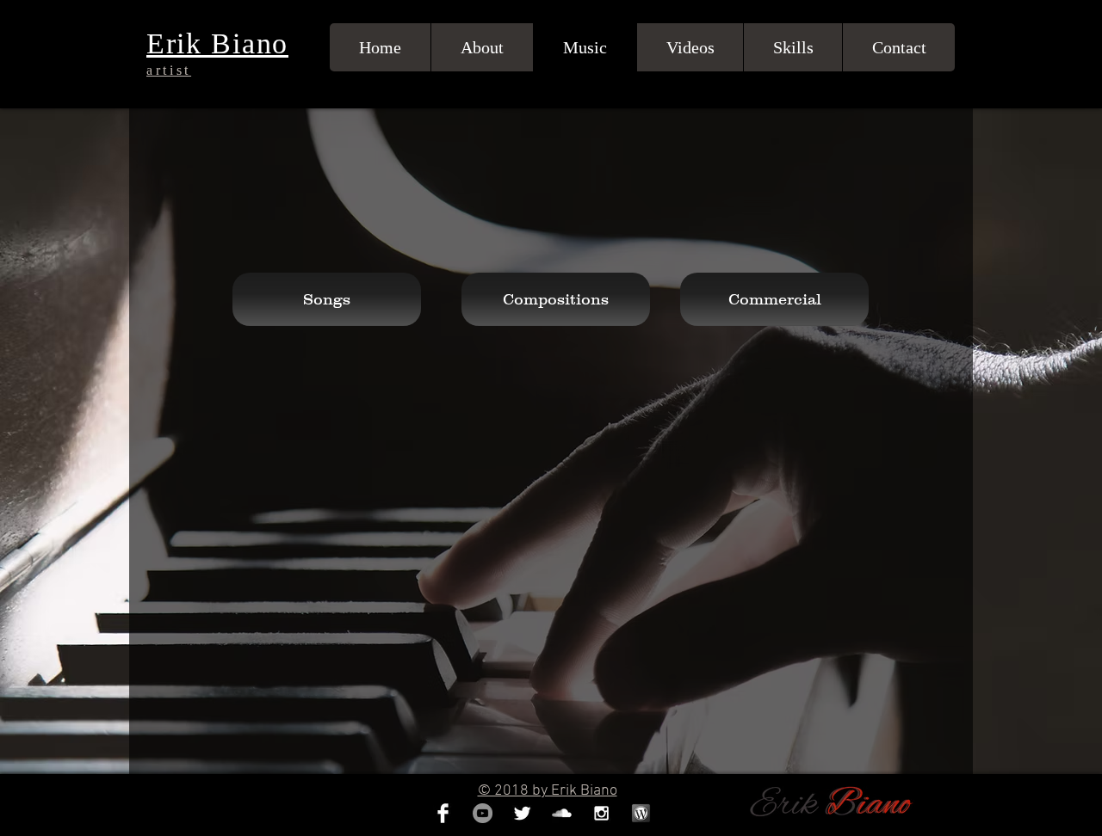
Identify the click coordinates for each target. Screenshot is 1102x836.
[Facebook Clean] (443, 813)
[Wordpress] (641, 813)
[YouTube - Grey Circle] (482, 813)
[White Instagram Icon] (601, 813)
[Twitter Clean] (522, 813)
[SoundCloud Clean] (562, 813)
